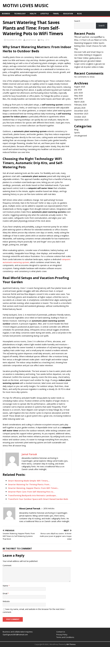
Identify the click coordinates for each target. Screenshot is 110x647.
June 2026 (78, 92)
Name (6, 585)
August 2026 (79, 86)
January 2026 (79, 107)
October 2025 (80, 116)
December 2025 (81, 110)
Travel (56, 13)
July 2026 (78, 89)
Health (33, 13)
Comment (7, 565)
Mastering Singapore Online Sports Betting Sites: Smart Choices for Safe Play (90, 46)
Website (6, 601)
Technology (20, 13)
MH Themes (71, 644)
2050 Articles (48, 508)
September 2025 (81, 119)
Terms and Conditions (65, 637)
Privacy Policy (61, 634)
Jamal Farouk (31, 40)
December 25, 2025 (14, 40)
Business (6, 13)
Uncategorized (80, 135)
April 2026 (78, 98)
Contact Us (60, 632)
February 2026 (80, 104)
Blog (79, 13)
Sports (77, 132)
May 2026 (78, 95)
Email (5, 593)
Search (77, 21)
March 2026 (79, 101)
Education (68, 13)
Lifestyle (44, 13)
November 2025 (81, 113)
